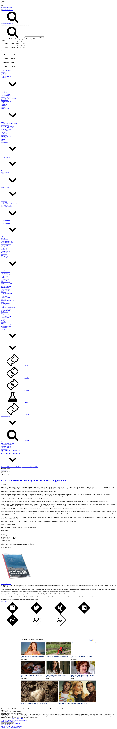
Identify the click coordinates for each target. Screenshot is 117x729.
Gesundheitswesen (5, 289)
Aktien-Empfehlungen (16, 720)
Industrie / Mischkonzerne (7, 300)
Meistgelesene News (6, 97)
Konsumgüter (4, 304)
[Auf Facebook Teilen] (13, 613)
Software (3, 323)
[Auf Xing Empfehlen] (60, 613)
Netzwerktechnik (5, 317)
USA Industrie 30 (5, 130)
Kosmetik (3, 306)
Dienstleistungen (5, 279)
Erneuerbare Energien (6, 283)
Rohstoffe (3, 322)
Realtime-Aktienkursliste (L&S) (9, 204)
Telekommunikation (6, 326)
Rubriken (3, 91)
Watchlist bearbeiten (6, 447)
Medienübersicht (5, 172)
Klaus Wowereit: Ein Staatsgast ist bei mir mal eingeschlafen (34, 480)
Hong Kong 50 (4, 142)
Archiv (2, 173)
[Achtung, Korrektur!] (16, 582)
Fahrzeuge (3, 284)
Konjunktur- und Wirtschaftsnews (9, 98)
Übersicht (3, 221)
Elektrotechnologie (5, 282)
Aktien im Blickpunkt (6, 92)
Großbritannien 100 (6, 136)
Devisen (27, 414)
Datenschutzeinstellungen (7, 723)
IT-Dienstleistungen (6, 303)
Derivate (27, 390)
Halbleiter (3, 292)
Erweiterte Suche (6, 70)
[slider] (3, 475)
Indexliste (3, 238)
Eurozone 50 (4, 135)
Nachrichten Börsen (6, 720)
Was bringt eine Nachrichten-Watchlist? (10, 450)
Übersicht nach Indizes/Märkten (9, 123)
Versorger (3, 329)
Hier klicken (4, 601)
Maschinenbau (4, 312)
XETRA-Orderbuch (6, 220)
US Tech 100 (4, 133)
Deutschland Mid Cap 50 (7, 128)
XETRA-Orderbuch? (6, 223)
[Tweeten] (36, 613)
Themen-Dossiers (5, 108)
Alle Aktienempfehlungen (7, 102)
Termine (3, 107)
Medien (2, 171)
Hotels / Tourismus (5, 297)
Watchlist (27, 440)
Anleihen (27, 378)
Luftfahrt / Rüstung (5, 310)
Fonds (26, 365)
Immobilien (3, 299)
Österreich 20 (4, 139)
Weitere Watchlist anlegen (7, 443)
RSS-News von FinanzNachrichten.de (10, 727)
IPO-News (3, 105)
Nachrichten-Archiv (9, 721)
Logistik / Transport (6, 309)
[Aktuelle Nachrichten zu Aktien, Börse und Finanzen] (7, 10)
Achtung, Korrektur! (6, 584)
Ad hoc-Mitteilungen (6, 7)
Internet (2, 302)
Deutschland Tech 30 (6, 129)
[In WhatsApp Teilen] (13, 625)
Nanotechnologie (5, 314)
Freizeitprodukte (5, 287)
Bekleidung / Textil (5, 274)
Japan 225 (3, 140)
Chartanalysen (4, 104)
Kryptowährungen (5, 416)
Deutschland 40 (5, 125)
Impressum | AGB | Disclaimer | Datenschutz (12, 726)
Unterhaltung (4, 327)
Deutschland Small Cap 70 (7, 126)
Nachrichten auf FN (6, 76)
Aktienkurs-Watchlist (6, 446)
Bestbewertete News (6, 95)
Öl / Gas (3, 319)
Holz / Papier (4, 296)
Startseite (3, 72)
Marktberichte (4, 100)
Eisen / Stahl (4, 280)
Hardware (3, 294)
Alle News (3, 77)
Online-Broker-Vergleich (7, 206)
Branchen (3, 155)
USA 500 (3, 132)
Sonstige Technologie (6, 324)
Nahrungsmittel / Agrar (6, 316)
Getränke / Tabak (5, 290)
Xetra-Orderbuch (13, 718)
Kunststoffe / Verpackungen (8, 307)
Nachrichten (4, 73)
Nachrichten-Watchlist (6, 444)
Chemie (3, 277)
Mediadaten (17, 723)
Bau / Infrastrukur (5, 273)
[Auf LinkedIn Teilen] (84, 613)
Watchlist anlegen (5, 452)
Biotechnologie (4, 276)
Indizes (2, 122)
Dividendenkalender (6, 205)
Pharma (2, 320)
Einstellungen (4, 449)
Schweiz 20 (4, 138)
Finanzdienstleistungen (6, 286)
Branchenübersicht (5, 157)
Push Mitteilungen (5, 468)
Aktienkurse (4, 201)
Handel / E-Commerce (6, 293)
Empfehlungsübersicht (6, 101)
